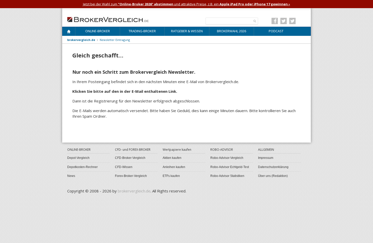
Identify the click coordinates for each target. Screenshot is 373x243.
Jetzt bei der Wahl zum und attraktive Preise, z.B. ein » (186, 4)
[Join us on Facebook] (275, 21)
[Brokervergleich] (69, 32)
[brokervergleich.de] (110, 19)
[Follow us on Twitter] (283, 21)
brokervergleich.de (81, 40)
